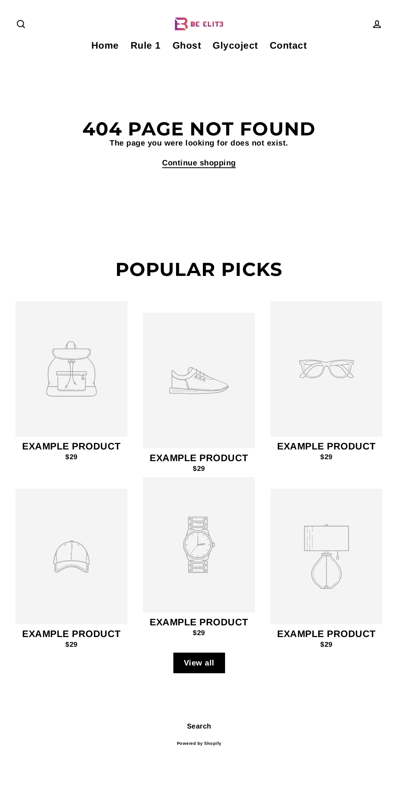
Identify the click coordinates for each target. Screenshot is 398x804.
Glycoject (235, 45)
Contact (288, 45)
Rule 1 (146, 45)
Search (199, 726)
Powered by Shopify (199, 743)
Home (105, 45)
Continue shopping (199, 162)
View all (199, 662)
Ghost (187, 45)
